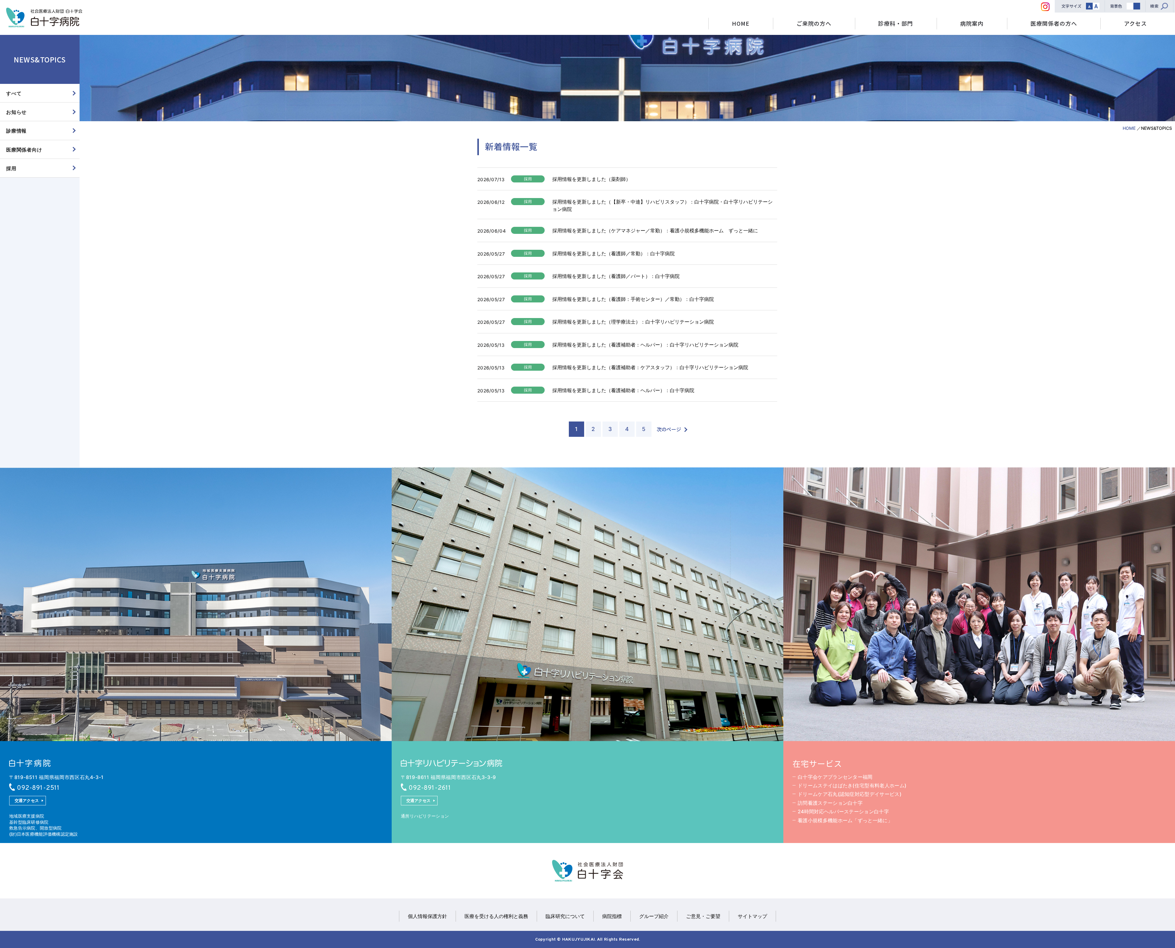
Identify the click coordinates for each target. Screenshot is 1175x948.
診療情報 (16, 131)
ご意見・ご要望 (703, 916)
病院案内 (971, 23)
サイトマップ (752, 916)
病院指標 (612, 916)
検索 (1154, 6)
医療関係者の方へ (1054, 23)
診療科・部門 (895, 23)
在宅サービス (817, 763)
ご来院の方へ (813, 23)
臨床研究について (565, 916)
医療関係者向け (24, 150)
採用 (11, 168)
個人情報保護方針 (427, 916)
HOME (740, 23)
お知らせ (16, 112)
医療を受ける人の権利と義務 (496, 916)
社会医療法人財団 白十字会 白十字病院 (44, 17)
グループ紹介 (654, 916)
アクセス (1135, 23)
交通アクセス (27, 800)
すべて (13, 93)
